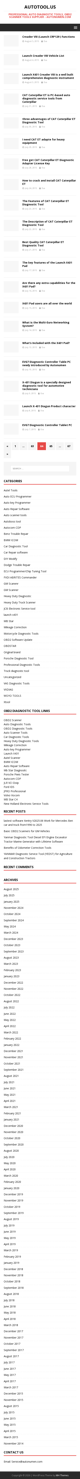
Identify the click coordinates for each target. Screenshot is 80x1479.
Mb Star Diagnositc (15, 770)
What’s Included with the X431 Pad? (46, 343)
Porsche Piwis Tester (16, 774)
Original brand (12, 652)
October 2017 (12, 1343)
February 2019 (12, 1256)
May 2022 (10, 1020)
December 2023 (13, 939)
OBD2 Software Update (18, 639)
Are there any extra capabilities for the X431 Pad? (48, 284)
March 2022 (11, 1032)
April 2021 (10, 1101)
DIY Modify (10, 559)
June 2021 (10, 1088)
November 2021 (13, 1057)
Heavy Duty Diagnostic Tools (21, 741)
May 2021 (10, 1094)
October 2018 (12, 1281)
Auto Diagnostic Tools (17, 724)
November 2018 (13, 1275)
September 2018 (14, 1287)
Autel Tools (10, 490)
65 (50, 446)
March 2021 (11, 1107)
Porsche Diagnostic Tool (18, 658)
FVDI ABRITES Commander (20, 577)
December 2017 (13, 1331)
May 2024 (10, 926)
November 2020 (13, 1132)
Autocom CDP (12, 527)
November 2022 (13, 988)
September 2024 (14, 920)
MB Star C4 (10, 799)
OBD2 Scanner (13, 720)
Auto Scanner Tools (16, 732)
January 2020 (11, 1188)
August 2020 (11, 1150)
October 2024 (12, 914)
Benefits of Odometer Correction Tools (27, 847)
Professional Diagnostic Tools (22, 664)
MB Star (9, 621)
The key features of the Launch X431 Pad (47, 264)
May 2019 (10, 1238)
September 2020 (14, 1144)
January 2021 (11, 1119)
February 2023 (12, 970)
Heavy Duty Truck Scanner (20, 602)
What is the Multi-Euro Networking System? (45, 324)
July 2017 (9, 1362)
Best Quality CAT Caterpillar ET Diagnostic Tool (43, 243)
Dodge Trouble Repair (17, 565)
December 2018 (13, 1269)
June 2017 (10, 1368)
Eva (45, 41)
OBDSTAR (10, 646)
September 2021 (14, 1069)
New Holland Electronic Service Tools (26, 803)
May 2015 (10, 1424)
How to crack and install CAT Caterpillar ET (49, 182)
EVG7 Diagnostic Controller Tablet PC (47, 425)
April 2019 (10, 1244)
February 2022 (12, 1038)
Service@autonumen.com (27, 1461)
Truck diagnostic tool (16, 671)
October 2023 (12, 945)
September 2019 (14, 1213)
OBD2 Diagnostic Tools (18, 728)
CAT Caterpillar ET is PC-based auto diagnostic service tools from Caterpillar (46, 98)
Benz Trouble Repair (16, 534)
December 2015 (13, 1393)
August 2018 (11, 1294)
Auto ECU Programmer (17, 496)
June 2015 (10, 1418)
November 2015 (13, 1400)
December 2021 (13, 1051)
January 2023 (11, 976)
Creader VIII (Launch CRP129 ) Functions (48, 36)
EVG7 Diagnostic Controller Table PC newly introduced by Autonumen (46, 363)
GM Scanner (11, 590)
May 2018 (10, 1312)
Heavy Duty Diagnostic (17, 596)
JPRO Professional (15, 791)
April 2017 (10, 1381)
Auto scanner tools (15, 515)
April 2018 (10, 1319)
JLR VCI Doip (11, 783)
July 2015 (9, 1412)
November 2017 (13, 1337)
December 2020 (13, 1126)
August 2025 (11, 889)
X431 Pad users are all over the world (47, 303)
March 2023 (11, 963)
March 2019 (11, 1250)
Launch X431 (11, 753)
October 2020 (12, 1138)
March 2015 (11, 1437)
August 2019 (11, 1219)
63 (32, 446)
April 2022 (10, 1026)
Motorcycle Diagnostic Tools (21, 633)
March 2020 (11, 1175)
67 (68, 446)
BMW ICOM (11, 540)
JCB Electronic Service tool (19, 608)
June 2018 (10, 1306)
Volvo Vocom (12, 795)
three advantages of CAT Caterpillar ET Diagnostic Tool (49, 120)
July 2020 (9, 1157)
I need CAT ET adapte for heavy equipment (43, 141)
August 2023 (11, 957)
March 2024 (11, 932)
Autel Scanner (12, 758)
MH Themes (62, 1475)
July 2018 (9, 1300)
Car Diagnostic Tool (16, 546)
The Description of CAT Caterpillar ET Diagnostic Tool (47, 223)
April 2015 (10, 1431)
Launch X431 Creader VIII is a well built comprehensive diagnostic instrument (48, 76)
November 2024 (13, 908)
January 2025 (11, 901)
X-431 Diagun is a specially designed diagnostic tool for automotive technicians (46, 386)
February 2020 (12, 1182)
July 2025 (9, 895)
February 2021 (12, 1113)
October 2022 (12, 995)
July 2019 (9, 1225)
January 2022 (11, 1045)
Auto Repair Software (17, 509)
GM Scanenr (11, 583)
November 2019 (13, 1200)
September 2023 (14, 951)
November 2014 (13, 1443)
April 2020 (10, 1169)
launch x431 (11, 614)
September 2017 (14, 1350)
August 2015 (11, 1406)
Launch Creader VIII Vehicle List (43, 55)
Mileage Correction (15, 627)
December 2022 (13, 982)
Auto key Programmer (17, 502)
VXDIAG (8, 689)
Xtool (7, 702)
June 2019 (10, 1231)
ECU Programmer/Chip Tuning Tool (25, 571)
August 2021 (11, 1076)
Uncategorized (12, 677)
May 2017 (10, 1375)
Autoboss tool (12, 521)
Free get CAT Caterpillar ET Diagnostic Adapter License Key (48, 161)
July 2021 (9, 1082)
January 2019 (11, 1262)
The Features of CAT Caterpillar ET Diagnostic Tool (45, 202)
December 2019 (13, 1194)
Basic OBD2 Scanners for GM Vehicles (27, 831)
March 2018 (11, 1325)
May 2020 (10, 1163)
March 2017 (11, 1387)
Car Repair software (16, 552)
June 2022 (10, 1013)
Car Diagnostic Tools (16, 737)
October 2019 (12, 1207)
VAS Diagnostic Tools (17, 683)
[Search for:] (40, 468)
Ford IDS (9, 787)
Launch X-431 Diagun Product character (49, 406)
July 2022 (9, 1007)
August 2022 (11, 1001)
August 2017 (11, 1356)
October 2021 (12, 1063)
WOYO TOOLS (12, 695)
